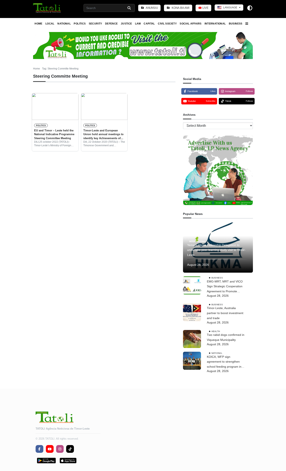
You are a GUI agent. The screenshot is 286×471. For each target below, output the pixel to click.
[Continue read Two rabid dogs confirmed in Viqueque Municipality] (192, 339)
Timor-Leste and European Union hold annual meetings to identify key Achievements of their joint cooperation (103, 134)
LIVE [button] (205, 7)
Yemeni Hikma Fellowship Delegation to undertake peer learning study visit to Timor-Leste (216, 250)
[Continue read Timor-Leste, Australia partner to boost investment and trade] (192, 312)
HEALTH (215, 331)
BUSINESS (235, 23)
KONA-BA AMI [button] (180, 7)
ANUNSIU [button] (151, 7)
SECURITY (95, 23)
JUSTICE (126, 23)
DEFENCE (111, 23)
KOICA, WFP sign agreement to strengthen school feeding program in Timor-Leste (224, 362)
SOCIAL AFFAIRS (190, 23)
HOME (38, 23)
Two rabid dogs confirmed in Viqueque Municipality (225, 337)
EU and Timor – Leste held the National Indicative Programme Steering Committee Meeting (54, 134)
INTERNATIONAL (215, 23)
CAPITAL (149, 23)
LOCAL (49, 23)
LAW (138, 23)
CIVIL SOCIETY (167, 23)
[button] (47, 8)
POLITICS (80, 23)
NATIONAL (64, 23)
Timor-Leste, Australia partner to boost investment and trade (225, 313)
